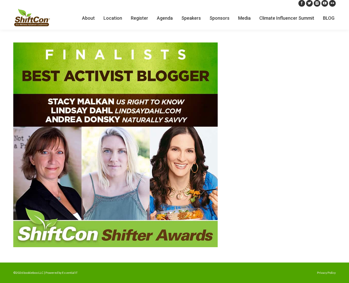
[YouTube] (324, 3)
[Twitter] (309, 3)
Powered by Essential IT (61, 273)
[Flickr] (332, 3)
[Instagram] (317, 3)
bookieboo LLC (33, 273)
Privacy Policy (326, 273)
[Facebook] (301, 3)
